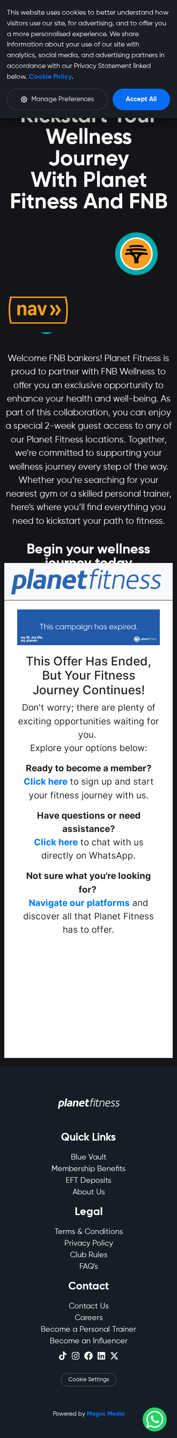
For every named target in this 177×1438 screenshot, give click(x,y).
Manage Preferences (62, 99)
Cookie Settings (88, 1379)
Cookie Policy (50, 77)
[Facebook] (88, 1355)
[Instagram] (75, 1355)
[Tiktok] (62, 1355)
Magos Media (106, 1414)
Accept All (141, 99)
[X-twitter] (114, 1355)
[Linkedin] (101, 1355)
